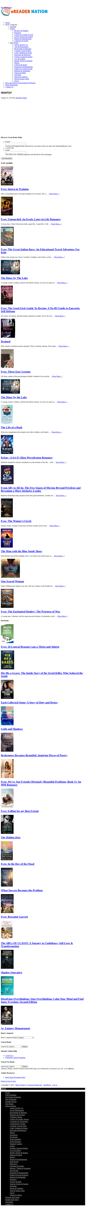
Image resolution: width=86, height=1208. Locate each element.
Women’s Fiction (16, 1195)
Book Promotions (11, 85)
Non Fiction (14, 43)
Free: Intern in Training (15, 189)
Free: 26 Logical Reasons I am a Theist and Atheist (30, 646)
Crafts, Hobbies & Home (23, 53)
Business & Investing (17, 1115)
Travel (16, 81)
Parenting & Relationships (23, 67)
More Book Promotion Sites (15, 1077)
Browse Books (10, 1106)
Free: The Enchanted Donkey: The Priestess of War (30, 611)
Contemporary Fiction (17, 1124)
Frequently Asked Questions (15, 1058)
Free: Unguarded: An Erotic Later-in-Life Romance (31, 219)
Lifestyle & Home (20, 65)
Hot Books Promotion (13, 1097)
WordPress (47, 1085)
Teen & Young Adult (21, 79)
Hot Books (14, 1137)
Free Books (9, 1104)
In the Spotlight (15, 1139)
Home (7, 23)
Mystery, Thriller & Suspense (20, 1168)
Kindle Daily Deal (11, 1200)
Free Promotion (10, 1099)
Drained (5, 341)
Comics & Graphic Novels (23, 35)
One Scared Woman (12, 581)
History (17, 63)
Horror (12, 1133)
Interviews (13, 1164)
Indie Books (14, 1162)
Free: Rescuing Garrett (14, 916)
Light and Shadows (12, 728)
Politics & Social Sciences (19, 1175)
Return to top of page (8, 1081)
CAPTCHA (9, 148)
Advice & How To (21, 45)
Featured (13, 27)
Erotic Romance (15, 1142)
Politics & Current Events (23, 69)
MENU (3, 1089)
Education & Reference (22, 55)
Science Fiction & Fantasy (23, 37)
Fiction (12, 29)
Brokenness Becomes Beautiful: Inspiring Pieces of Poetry (34, 755)
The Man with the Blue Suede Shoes (21, 551)
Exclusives (13, 1135)
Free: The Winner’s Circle (16, 521)
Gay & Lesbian (19, 59)
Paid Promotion (10, 1095)
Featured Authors (16, 1144)
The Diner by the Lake (14, 397)
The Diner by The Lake (14, 278)
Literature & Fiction (21, 41)
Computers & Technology (19, 1122)
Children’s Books (16, 1117)
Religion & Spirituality (22, 71)
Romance (17, 33)
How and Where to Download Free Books (20, 83)
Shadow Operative (11, 972)
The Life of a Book (11, 427)
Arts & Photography (21, 47)
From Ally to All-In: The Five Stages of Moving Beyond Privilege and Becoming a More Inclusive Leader (41, 489)
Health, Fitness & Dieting (23, 61)
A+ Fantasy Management (15, 1028)
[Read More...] (54, 194)
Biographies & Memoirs (22, 49)
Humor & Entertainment (22, 39)
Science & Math (20, 73)
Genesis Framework (35, 1085)
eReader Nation (6, 7)
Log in (54, 1085)
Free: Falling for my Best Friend (20, 811)
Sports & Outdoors (21, 77)
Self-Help (17, 75)
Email (7, 142)
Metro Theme (20, 1085)
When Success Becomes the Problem (22, 890)
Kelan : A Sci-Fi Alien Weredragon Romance (27, 457)
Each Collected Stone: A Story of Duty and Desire (29, 702)
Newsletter (9, 1202)
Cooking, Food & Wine (22, 51)
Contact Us (9, 87)
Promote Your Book (12, 1197)
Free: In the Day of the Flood (17, 863)
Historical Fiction (16, 1155)
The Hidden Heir (11, 837)
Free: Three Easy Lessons (15, 371)
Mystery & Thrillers (21, 31)
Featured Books (11, 1102)
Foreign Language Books (23, 57)
